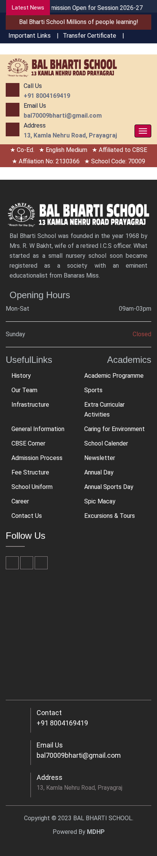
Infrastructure (30, 404)
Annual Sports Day (108, 486)
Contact (49, 713)
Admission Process (36, 458)
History (21, 375)
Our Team (24, 390)
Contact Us (26, 515)
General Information (37, 429)
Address (49, 777)
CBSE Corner (28, 443)
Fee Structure (30, 472)
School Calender (106, 443)
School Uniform (32, 486)
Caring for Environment (114, 429)
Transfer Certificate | (93, 35)
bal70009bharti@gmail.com (79, 755)
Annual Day (99, 472)
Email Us (50, 745)
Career (20, 501)
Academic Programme (114, 375)
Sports (93, 390)
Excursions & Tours (109, 515)
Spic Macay (99, 501)
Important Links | (33, 35)
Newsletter (99, 458)
